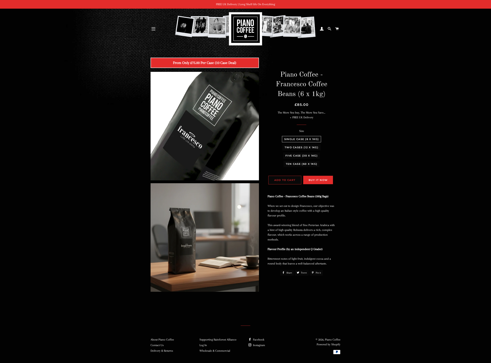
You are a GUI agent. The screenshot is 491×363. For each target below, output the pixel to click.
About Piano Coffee (162, 339)
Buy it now (318, 180)
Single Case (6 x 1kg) (301, 139)
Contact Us (157, 345)
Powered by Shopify (328, 344)
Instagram (258, 345)
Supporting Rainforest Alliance (217, 339)
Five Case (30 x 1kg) (301, 155)
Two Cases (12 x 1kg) (301, 147)
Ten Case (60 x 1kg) (301, 163)
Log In (203, 345)
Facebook (258, 339)
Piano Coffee (332, 339)
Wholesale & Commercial (214, 350)
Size (301, 131)
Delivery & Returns (162, 350)
